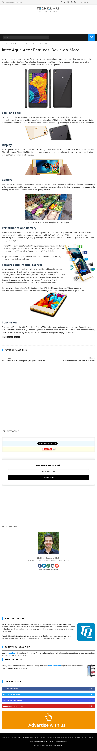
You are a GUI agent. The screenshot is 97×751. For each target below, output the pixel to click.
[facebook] (61, 2)
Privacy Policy (34, 741)
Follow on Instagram (12, 700)
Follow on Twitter (11, 694)
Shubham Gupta (58, 745)
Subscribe (48, 477)
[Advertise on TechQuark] (48, 728)
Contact (51, 741)
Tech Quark (22, 737)
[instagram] (72, 2)
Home (4, 44)
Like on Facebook (10, 688)
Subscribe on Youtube (13, 706)
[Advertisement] (48, 26)
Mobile (10, 44)
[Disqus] (48, 396)
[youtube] (68, 2)
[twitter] (64, 2)
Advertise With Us (61, 741)
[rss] (75, 2)
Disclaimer (43, 741)
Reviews (17, 44)
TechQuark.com (54, 666)
